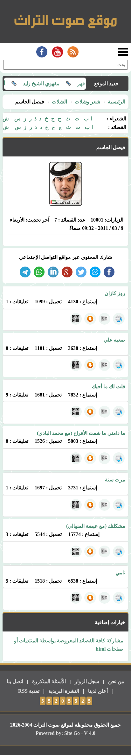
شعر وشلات (87, 101)
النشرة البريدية (63, 691)
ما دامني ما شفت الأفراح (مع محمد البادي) (81, 433)
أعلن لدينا (98, 691)
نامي (120, 572)
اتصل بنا (15, 681)
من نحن (116, 681)
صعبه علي (114, 340)
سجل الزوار (87, 681)
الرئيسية (116, 101)
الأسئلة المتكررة (49, 681)
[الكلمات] (104, 319)
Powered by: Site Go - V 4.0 (65, 733)
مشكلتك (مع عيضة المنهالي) (95, 526)
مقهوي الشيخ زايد (48, 83)
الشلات (59, 101)
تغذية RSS (28, 691)
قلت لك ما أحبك (108, 386)
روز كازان (115, 293)
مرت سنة (115, 479)
